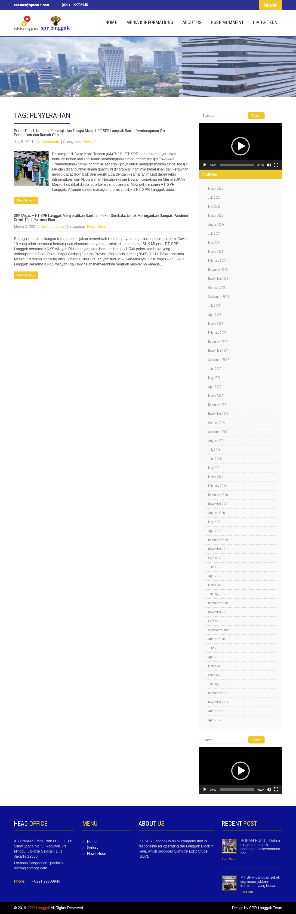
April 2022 (214, 387)
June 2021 (214, 459)
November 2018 (218, 612)
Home (111, 22)
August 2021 (216, 441)
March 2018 (215, 666)
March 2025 (215, 215)
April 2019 (214, 576)
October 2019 (216, 558)
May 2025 (214, 206)
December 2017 (218, 693)
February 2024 (217, 260)
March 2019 (215, 585)
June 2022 (214, 369)
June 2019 (214, 567)
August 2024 (216, 224)
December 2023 (218, 269)
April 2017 (214, 720)
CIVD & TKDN (265, 22)
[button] (240, 146)
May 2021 (214, 468)
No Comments (48, 142)
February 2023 (217, 333)
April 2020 (214, 531)
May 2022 (214, 378)
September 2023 (218, 297)
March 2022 (215, 396)
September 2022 (218, 360)
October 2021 (216, 423)
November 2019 (218, 549)
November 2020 (218, 504)
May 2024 (214, 242)
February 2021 (217, 486)
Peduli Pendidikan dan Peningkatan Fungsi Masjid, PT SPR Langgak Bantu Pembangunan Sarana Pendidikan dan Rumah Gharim (92, 132)
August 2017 (216, 711)
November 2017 (218, 702)
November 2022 (218, 351)
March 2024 (215, 251)
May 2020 (214, 522)
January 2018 (216, 684)
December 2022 (218, 342)
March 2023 (215, 324)
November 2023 (218, 278)
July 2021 (214, 450)
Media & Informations (149, 22)
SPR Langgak (38, 908)
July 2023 (214, 306)
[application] (240, 146)
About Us (191, 22)
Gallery (92, 848)
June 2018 (214, 648)
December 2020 (218, 495)
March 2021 (215, 477)
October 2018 (216, 621)
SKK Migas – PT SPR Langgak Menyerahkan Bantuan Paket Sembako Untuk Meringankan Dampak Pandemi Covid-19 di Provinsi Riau (101, 217)
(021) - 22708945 (75, 5)
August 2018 (216, 639)
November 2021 (218, 414)
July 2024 (214, 233)
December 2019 (218, 540)
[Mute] (268, 165)
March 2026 (215, 188)
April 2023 (214, 315)
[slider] (237, 165)
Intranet (271, 5)
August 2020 (216, 513)
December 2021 (218, 405)
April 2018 (214, 657)
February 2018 (217, 675)
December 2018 (218, 603)
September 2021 (218, 432)
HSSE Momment (227, 22)
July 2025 (214, 197)
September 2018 (218, 630)
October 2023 (216, 287)
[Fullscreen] (276, 165)
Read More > (25, 200)
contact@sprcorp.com (31, 5)
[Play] (205, 165)
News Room (93, 142)
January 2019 (216, 594)
